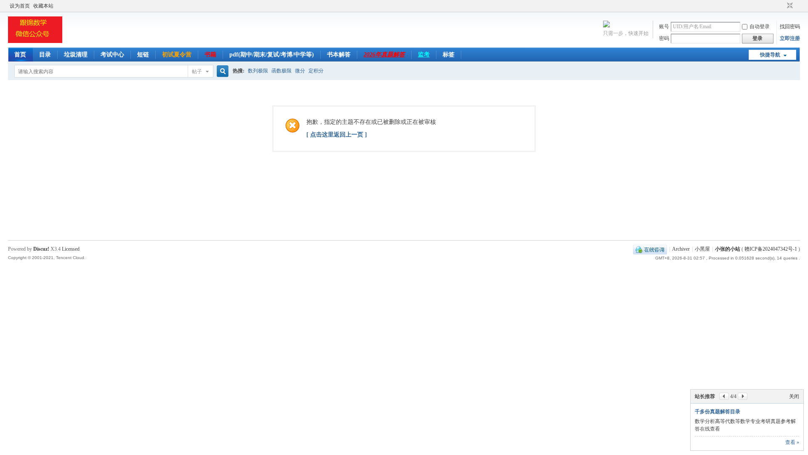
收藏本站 (43, 6)
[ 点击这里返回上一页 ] (336, 134)
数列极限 (258, 71)
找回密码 (790, 26)
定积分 (316, 71)
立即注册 (790, 38)
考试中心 (112, 54)
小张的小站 (727, 249)
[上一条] (724, 396)
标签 (448, 54)
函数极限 (281, 71)
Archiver (681, 249)
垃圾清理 (76, 54)
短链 (143, 54)
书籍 (210, 54)
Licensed (71, 249)
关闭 (794, 396)
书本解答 (339, 54)
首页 (20, 54)
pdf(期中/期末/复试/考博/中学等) (271, 54)
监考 (424, 54)
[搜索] (221, 71)
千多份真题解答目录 (717, 412)
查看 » (792, 442)
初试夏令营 (176, 54)
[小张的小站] (35, 43)
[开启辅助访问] (782, 6)
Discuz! (41, 249)
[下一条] (742, 396)
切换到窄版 (789, 6)
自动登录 (760, 26)
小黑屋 (702, 249)
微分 (300, 71)
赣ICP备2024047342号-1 (770, 249)
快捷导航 (770, 55)
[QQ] (650, 249)
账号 (664, 26)
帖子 (197, 72)
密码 (664, 38)
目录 (45, 54)
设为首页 (20, 6)
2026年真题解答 (384, 54)
